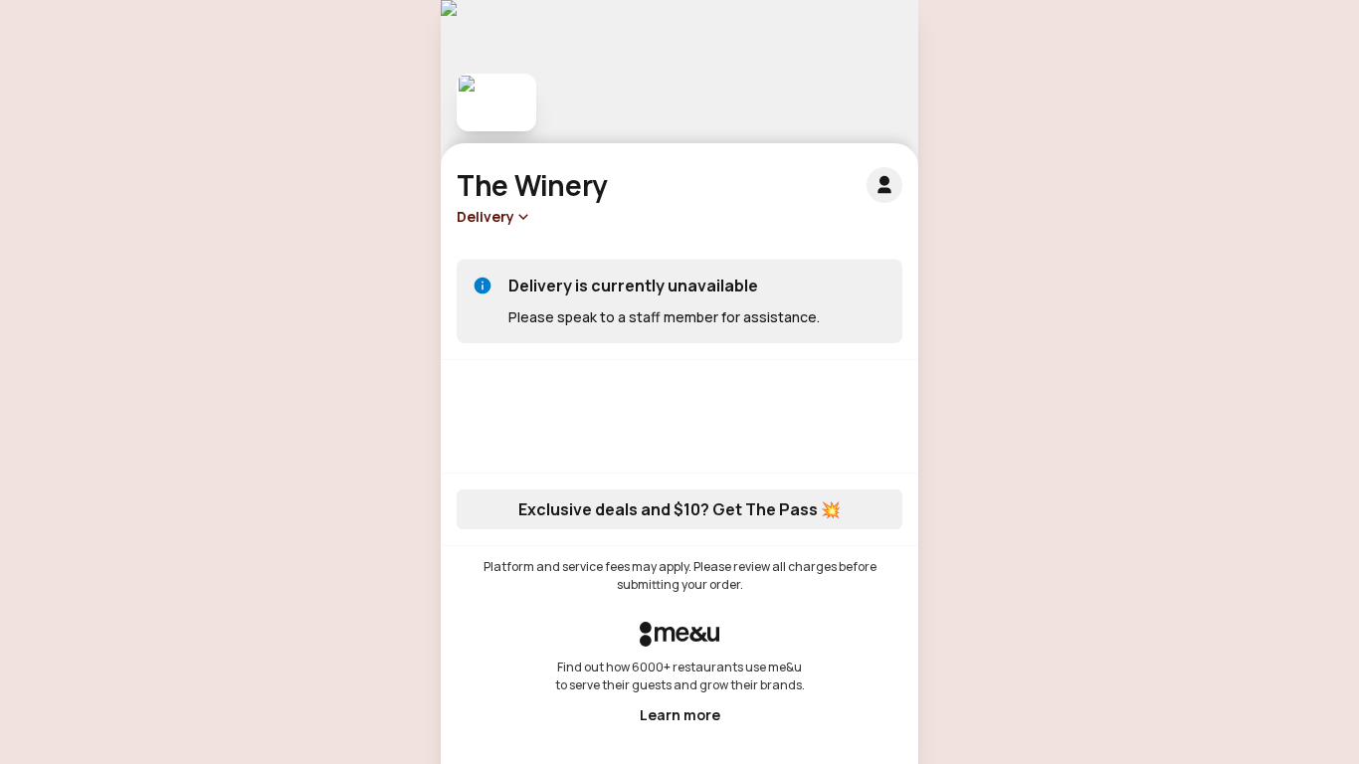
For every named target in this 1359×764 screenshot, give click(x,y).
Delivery (485, 216)
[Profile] (884, 185)
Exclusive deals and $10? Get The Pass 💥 (679, 509)
